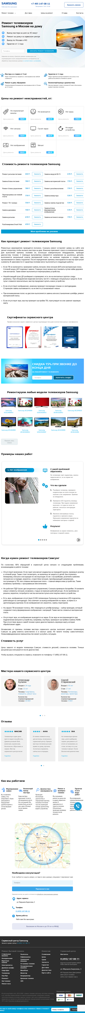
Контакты (79, 13)
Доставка (28, 13)
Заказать (37, 174)
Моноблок (24, 970)
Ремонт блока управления (12, 188)
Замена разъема (8, 217)
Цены (44, 957)
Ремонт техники (8, 13)
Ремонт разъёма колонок (53, 188)
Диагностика (46, 970)
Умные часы (6, 984)
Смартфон (5, 970)
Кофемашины (25, 957)
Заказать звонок (74, 5)
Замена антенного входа (53, 217)
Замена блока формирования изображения (50, 210)
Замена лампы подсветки (54, 203)
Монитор (23, 973)
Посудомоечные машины (26, 967)
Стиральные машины (6, 955)
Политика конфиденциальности (18, 1001)
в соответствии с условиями (32, 61)
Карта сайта (46, 973)
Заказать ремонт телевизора (42, 51)
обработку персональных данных (47, 894)
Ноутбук (5, 976)
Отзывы (64, 13)
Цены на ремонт (47, 13)
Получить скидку (63, 377)
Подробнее (7, 756)
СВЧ (21, 981)
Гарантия (45, 965)
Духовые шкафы (8, 968)
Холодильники (7, 958)
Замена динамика (9, 210)
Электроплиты (7, 965)
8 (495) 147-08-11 (23, 911)
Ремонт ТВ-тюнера (9, 203)
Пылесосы (24, 954)
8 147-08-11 (23, 943)
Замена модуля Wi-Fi (52, 174)
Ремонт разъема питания (11, 174)
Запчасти (45, 962)
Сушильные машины (24, 960)
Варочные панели (5, 961)
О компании (46, 954)
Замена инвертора (51, 196)
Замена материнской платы (54, 181)
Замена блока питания (10, 181)
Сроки (44, 959)
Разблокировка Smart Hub (12, 224)
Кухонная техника (27, 978)
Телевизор (6, 973)
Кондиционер (25, 976)
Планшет (5, 978)
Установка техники (27, 964)
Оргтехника (6, 981)
